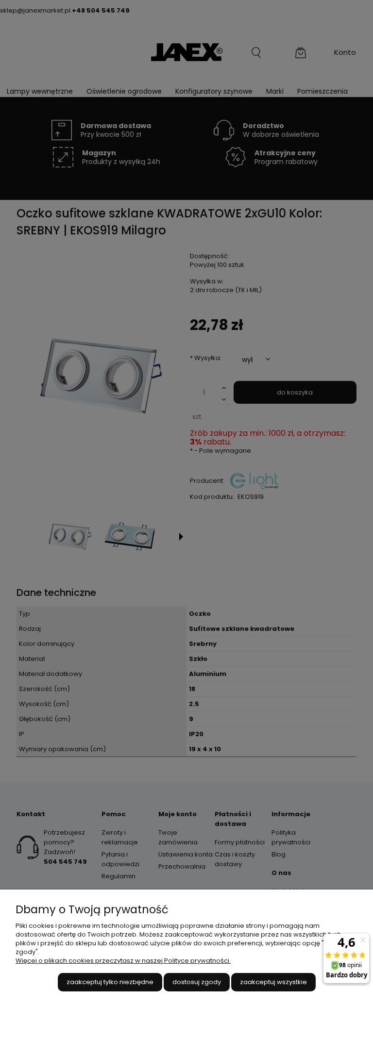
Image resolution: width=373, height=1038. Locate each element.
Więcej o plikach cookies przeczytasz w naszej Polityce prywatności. (123, 960)
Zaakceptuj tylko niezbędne (110, 982)
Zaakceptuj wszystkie (273, 982)
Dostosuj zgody (196, 982)
